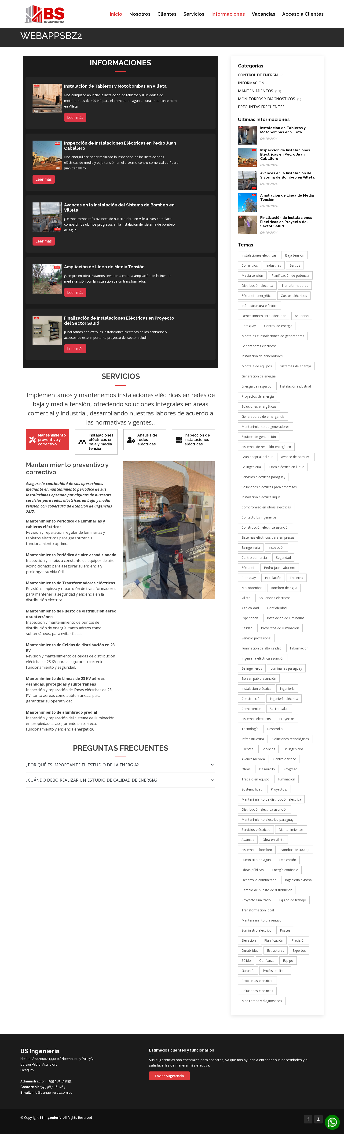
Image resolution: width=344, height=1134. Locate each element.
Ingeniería (287, 688)
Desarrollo (267, 769)
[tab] (47, 439)
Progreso (290, 769)
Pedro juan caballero (279, 567)
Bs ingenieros (252, 668)
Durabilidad (250, 950)
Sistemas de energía (295, 366)
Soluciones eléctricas (274, 598)
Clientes (166, 14)
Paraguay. (249, 577)
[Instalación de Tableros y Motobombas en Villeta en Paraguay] (47, 98)
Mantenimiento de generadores (265, 426)
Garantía (248, 970)
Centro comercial (254, 557)
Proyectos (287, 718)
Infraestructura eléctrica (260, 305)
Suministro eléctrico (256, 930)
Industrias (273, 265)
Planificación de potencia (290, 275)
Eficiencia (249, 567)
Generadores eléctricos (259, 346)
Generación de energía (259, 376)
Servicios (193, 14)
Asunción (302, 315)
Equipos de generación (259, 436)
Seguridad (283, 557)
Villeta (246, 598)
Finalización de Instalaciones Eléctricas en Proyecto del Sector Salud (286, 222)
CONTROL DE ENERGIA (261, 75)
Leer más (75, 117)
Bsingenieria (251, 547)
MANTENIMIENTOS (259, 90)
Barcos (294, 265)
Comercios (250, 265)
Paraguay (249, 326)
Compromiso (251, 708)
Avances (248, 839)
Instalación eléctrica (256, 688)
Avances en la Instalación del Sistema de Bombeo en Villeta (287, 175)
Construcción (251, 698)
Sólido (246, 960)
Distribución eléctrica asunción (265, 809)
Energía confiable (285, 870)
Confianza (266, 960)
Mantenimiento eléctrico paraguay (267, 819)
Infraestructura (253, 739)
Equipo (288, 960)
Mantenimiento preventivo (262, 920)
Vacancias (263, 14)
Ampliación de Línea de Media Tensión (104, 266)
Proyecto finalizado (256, 900)
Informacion (299, 648)
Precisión (298, 940)
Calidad (247, 628)
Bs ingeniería (251, 467)
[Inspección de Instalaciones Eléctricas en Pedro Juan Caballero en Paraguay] (47, 154)
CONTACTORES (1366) (57, 1131)
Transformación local (258, 910)
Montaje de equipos (257, 366)
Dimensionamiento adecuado (264, 315)
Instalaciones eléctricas (259, 255)
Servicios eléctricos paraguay (263, 477)
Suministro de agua (256, 860)
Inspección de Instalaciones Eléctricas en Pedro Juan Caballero (285, 154)
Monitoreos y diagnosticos (262, 1001)
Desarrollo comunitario (259, 880)
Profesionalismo (275, 970)
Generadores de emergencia (263, 416)
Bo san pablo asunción (259, 678)
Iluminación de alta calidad (262, 648)
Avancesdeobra (253, 759)
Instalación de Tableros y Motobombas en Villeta (115, 86)
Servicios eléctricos (256, 829)
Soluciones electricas (257, 991)
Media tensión (252, 275)
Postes (285, 930)
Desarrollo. (275, 729)
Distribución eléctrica (257, 285)
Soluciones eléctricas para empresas (269, 487)
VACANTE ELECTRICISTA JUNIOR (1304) (153, 1131)
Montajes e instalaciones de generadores (273, 336)
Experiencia (250, 618)
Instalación (273, 577)
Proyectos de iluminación (280, 628)
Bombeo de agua (284, 588)
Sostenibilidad (252, 789)
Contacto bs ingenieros (259, 517)
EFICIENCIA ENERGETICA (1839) (99, 1131)
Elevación (249, 940)
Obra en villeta (273, 839)
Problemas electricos (257, 980)
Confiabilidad (277, 608)
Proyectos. (279, 789)
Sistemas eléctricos (256, 718)
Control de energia (278, 326)
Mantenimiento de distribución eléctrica (271, 799)
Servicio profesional (256, 638)
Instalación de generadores (262, 356)
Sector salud (279, 708)
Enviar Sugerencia (169, 1076)
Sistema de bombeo (257, 849)
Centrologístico (284, 759)
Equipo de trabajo (292, 900)
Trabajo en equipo (255, 779)
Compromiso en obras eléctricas (266, 507)
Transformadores (295, 285)
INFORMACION (254, 83)
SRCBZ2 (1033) (28, 1131)
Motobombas (252, 588)
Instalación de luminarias (285, 618)
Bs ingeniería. (294, 749)
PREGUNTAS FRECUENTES (261, 106)
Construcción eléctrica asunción (265, 527)
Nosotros (139, 14)
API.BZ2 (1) (8, 1131)
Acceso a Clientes (303, 14)
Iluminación (286, 779)
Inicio (116, 14)
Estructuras (275, 950)
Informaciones (228, 14)
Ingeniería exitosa (298, 880)
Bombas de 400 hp (295, 849)
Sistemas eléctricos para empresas (268, 537)
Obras (246, 769)
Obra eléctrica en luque (286, 467)
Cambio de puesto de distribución (267, 890)
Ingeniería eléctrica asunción (263, 658)
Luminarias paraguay (286, 668)
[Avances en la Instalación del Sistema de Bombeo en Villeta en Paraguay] (47, 216)
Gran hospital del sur (257, 457)
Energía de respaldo (256, 386)
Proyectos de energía (258, 396)
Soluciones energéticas (259, 406)
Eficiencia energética (257, 295)
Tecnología (250, 729)
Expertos (299, 950)
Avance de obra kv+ (296, 457)
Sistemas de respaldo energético (266, 446)
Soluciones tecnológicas (290, 739)
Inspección (276, 547)
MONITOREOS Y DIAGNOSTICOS (269, 98)
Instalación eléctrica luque (261, 497)
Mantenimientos (291, 829)
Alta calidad (250, 608)
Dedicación (287, 860)
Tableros (296, 577)
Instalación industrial (295, 386)
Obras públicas (253, 870)
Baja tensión (294, 255)
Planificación (273, 940)
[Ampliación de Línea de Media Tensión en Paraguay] (47, 278)
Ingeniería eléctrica (284, 698)
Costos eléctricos (294, 295)
